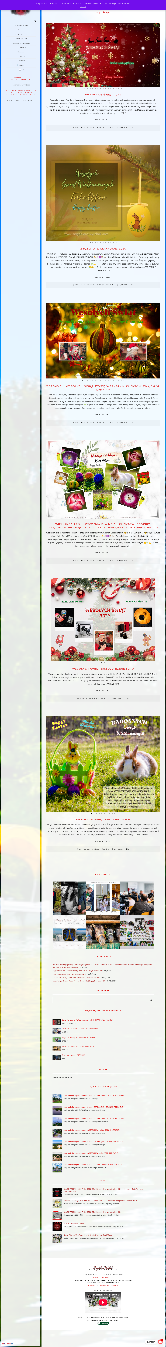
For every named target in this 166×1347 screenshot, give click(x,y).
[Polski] (21, 69)
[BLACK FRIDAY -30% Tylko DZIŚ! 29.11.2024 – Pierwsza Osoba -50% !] (57, 1215)
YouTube (103, 3)
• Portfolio (20, 34)
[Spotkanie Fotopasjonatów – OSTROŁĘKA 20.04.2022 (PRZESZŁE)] (57, 1156)
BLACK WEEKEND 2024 (74, 1224)
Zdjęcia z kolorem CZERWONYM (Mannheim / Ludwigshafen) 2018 (77, 971)
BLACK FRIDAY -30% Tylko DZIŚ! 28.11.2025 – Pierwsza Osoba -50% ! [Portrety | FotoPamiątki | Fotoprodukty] (104, 1190)
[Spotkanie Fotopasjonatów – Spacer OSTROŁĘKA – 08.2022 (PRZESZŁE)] (57, 1144)
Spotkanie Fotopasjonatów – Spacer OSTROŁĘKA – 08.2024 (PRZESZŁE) (93, 1107)
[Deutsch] (8, 1343)
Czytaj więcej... (103, 120)
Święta (101, 127)
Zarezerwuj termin (25, 100)
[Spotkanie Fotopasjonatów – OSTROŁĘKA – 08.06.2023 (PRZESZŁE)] (57, 1133)
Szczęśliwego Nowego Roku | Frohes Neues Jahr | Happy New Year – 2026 (79, 981)
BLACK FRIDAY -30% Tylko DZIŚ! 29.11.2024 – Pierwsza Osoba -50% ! (93, 1212)
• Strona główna (21, 25)
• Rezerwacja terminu (21, 43)
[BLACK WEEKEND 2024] (57, 1226)
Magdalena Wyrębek (20, 85)
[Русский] (12, 1343)
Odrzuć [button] (83, 6)
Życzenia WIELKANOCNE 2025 (103, 249)
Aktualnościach (53, 3)
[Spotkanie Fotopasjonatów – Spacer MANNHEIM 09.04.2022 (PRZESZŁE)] (57, 1167)
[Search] (34, 20)
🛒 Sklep (20, 65)
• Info (20, 56)
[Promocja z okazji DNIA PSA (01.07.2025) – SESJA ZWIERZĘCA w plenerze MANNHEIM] (57, 1203)
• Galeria (20, 52)
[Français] (5, 1343)
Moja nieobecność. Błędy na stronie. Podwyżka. (70, 974)
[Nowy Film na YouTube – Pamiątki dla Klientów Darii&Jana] (57, 1238)
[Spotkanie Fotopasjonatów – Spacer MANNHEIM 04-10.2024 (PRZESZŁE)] (57, 1098)
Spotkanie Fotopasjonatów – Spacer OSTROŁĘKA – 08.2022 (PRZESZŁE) (93, 1142)
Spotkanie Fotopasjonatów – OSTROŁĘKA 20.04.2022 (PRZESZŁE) (91, 1153)
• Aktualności (21, 39)
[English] (3, 1343)
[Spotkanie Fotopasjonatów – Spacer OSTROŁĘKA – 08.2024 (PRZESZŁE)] (57, 1110)
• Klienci (20, 47)
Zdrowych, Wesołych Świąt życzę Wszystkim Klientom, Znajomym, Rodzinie (103, 388)
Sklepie (82, 3)
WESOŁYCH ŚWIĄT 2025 (103, 95)
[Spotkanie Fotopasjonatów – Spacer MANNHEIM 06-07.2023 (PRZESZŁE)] (57, 1121)
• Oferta (20, 30)
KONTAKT (126, 3)
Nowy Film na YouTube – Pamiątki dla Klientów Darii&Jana (88, 1235)
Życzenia (109, 127)
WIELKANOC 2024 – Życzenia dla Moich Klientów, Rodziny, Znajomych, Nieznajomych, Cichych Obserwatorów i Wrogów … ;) (103, 525)
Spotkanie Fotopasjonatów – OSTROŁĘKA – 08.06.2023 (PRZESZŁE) (92, 1130)
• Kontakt (20, 61)
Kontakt (11, 100)
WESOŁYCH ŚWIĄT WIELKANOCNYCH (103, 819)
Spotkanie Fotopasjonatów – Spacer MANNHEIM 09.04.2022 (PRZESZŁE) (94, 1165)
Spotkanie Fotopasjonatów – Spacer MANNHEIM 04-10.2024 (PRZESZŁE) (94, 1096)
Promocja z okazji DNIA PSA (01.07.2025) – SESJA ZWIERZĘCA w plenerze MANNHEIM (100, 1201)
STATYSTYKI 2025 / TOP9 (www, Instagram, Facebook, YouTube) (77, 978)
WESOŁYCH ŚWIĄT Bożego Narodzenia (103, 669)
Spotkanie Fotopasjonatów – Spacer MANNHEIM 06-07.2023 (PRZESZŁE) (94, 1119)
